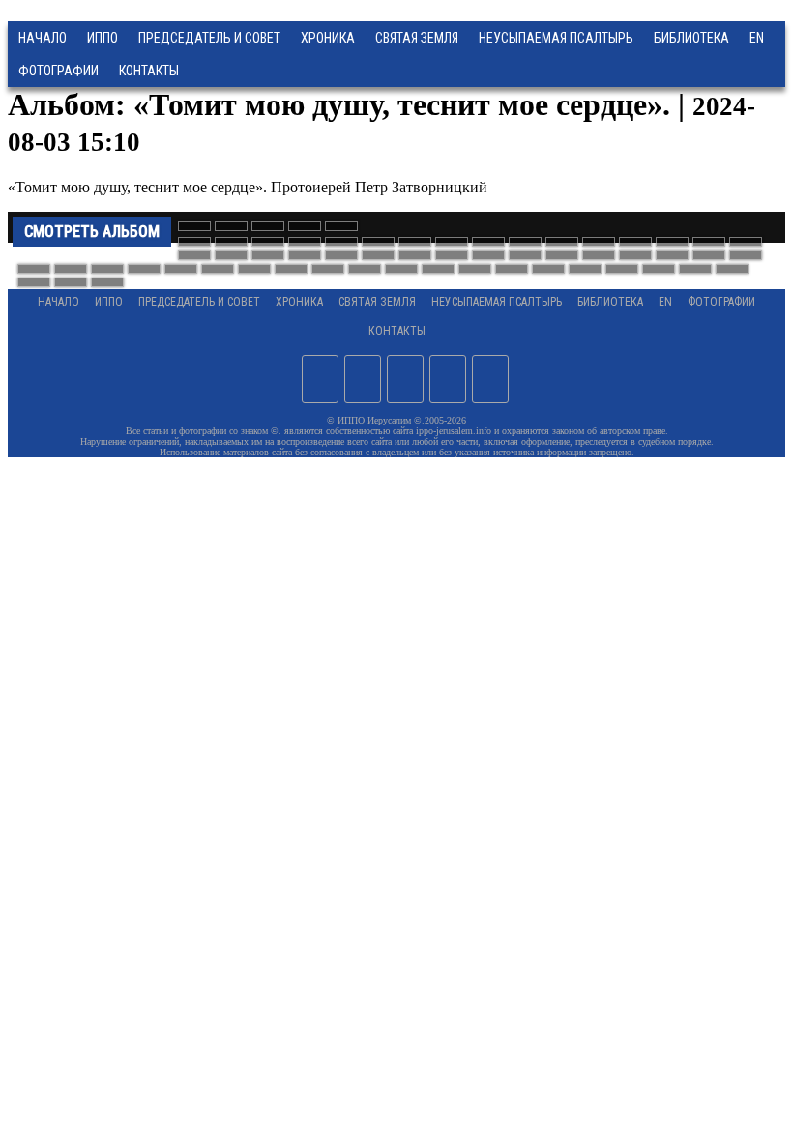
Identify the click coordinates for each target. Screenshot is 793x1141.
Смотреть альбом (92, 231)
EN (756, 37)
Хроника (328, 37)
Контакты (397, 330)
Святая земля (416, 37)
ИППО (102, 37)
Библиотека (691, 37)
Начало (42, 37)
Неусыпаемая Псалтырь (556, 37)
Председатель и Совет (209, 37)
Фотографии (721, 301)
